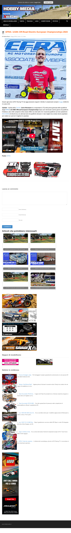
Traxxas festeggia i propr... (25, 375)
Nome (22, 209)
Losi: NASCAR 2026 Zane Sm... (27, 412)
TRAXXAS (30, 21)
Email (22, 214)
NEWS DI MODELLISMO (10, 21)
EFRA (15, 36)
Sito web (20, 220)
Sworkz (18, 107)
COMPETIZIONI (45, 21)
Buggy (12, 36)
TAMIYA (21, 21)
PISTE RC (55, 21)
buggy (61, 102)
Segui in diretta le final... (25, 431)
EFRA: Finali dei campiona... (26, 441)
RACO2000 (5, 114)
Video (24, 36)
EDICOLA (6, 25)
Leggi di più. (37, 2)
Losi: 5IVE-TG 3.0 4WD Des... (26, 422)
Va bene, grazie (48, 2)
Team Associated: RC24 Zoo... (26, 394)
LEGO (37, 21)
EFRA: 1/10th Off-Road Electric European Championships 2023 (37, 32)
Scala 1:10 (20, 36)
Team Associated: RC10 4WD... (27, 403)
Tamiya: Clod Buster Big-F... (26, 384)
